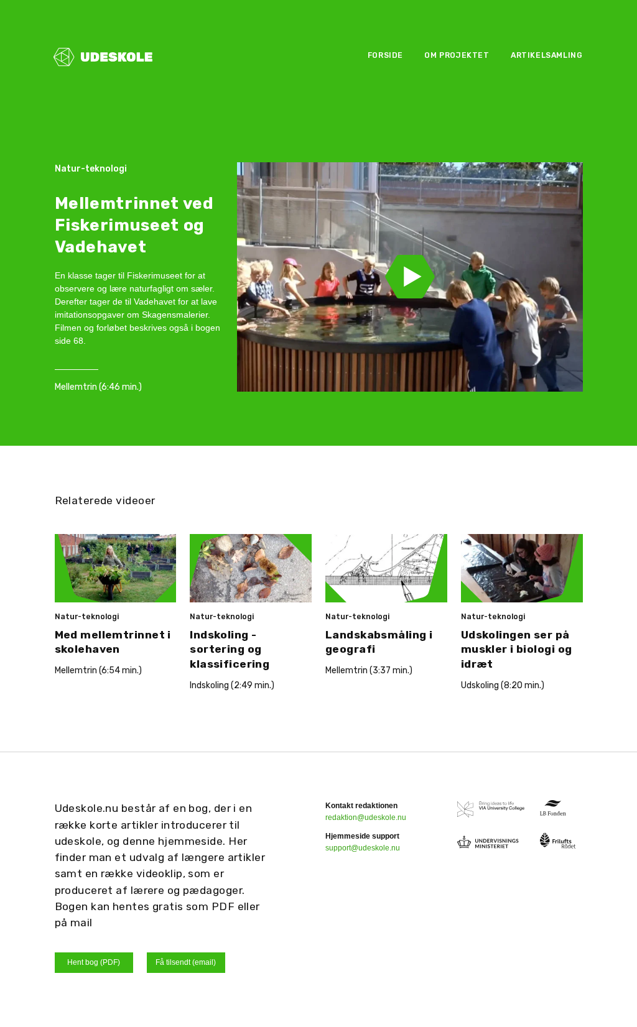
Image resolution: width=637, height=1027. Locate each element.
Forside (385, 55)
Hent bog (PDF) (93, 962)
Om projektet (456, 55)
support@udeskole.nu (362, 848)
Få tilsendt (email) (186, 962)
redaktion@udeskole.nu (365, 817)
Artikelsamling (547, 55)
